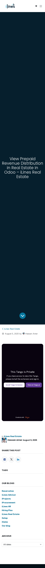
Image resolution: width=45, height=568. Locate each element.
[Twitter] (11, 459)
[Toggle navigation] (40, 6)
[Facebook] (5, 459)
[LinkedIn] (18, 459)
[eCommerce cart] (36, 6)
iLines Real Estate (12, 329)
